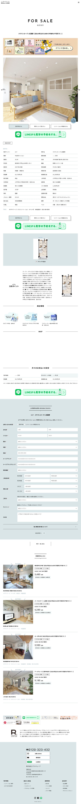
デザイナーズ (13, 209)
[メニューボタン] (78, 2)
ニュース (48, 788)
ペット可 (32, 209)
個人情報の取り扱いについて (40, 527)
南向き (18, 593)
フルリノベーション (23, 209)
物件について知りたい (39, 126)
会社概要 (65, 783)
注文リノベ (26, 783)
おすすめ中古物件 (8, 786)
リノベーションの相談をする (61, 126)
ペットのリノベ (27, 786)
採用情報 (65, 788)
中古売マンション (19, 155)
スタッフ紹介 (66, 786)
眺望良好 (38, 209)
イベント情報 (49, 786)
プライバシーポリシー (68, 790)
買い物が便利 (46, 209)
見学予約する (18, 126)
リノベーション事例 (8, 783)
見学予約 (21, 424)
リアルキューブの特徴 (29, 788)
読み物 (47, 783)
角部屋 (29, 664)
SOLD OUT (8, 143)
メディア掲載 (48, 790)
